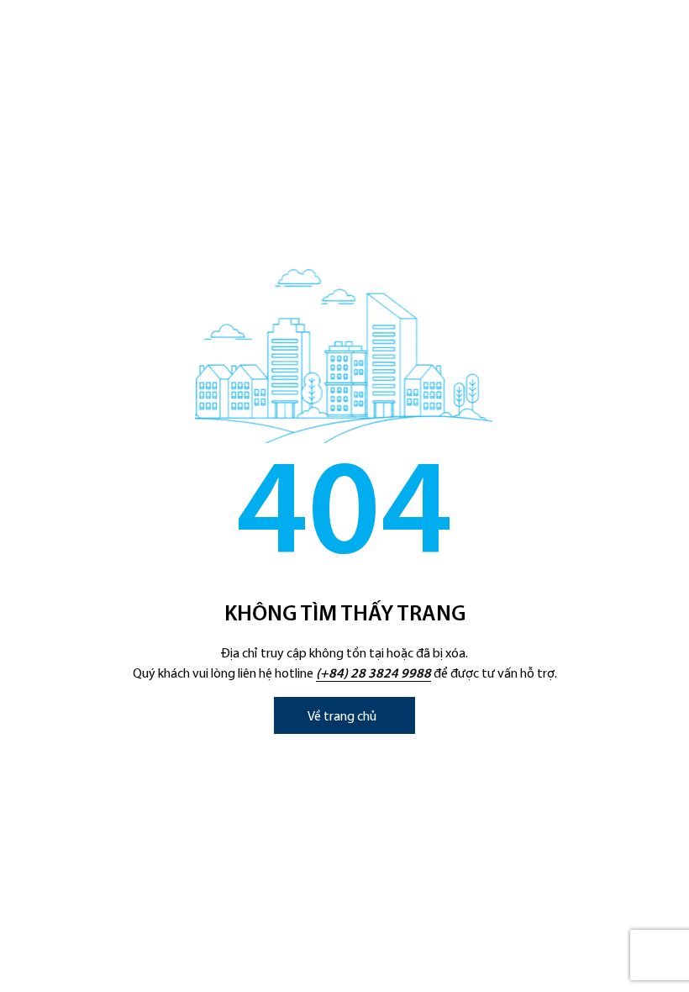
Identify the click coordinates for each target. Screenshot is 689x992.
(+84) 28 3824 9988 (373, 674)
